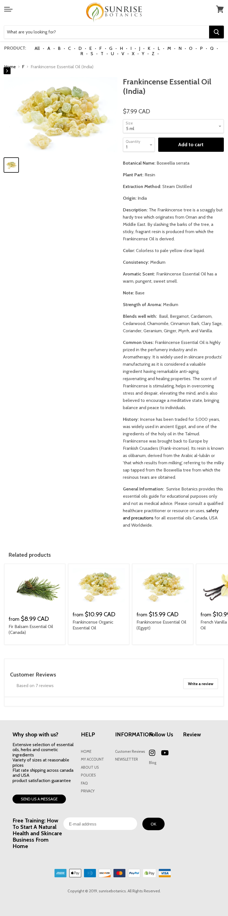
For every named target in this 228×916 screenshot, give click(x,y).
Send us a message (39, 799)
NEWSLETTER (126, 759)
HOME (86, 751)
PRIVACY (88, 791)
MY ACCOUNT (92, 759)
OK (153, 824)
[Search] (216, 32)
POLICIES (88, 775)
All (37, 48)
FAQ (84, 783)
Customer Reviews (130, 751)
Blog (152, 763)
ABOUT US (90, 767)
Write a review (200, 683)
